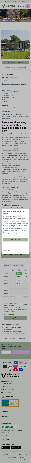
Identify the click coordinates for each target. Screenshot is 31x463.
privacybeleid (20, 230)
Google (25, 230)
